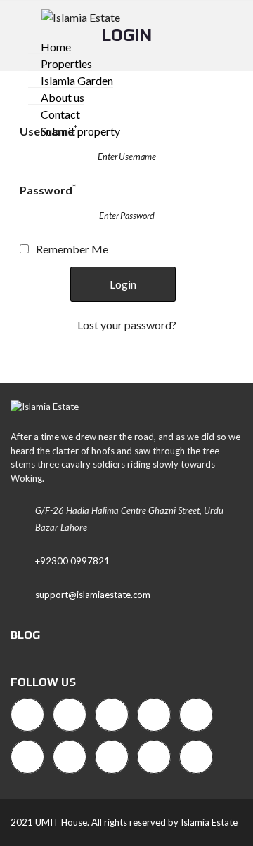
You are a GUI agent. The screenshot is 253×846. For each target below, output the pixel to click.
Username (48, 131)
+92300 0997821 (72, 561)
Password (48, 190)
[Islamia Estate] (75, 15)
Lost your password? (126, 324)
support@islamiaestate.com (92, 594)
